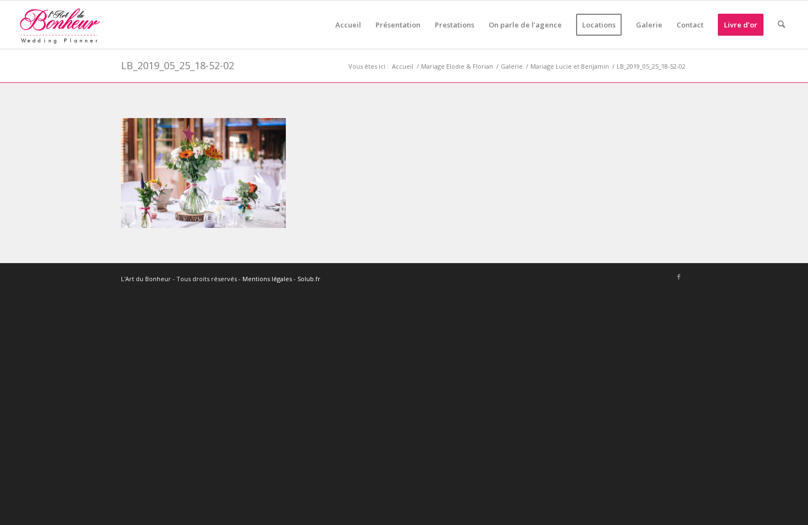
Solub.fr (308, 279)
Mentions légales (267, 279)
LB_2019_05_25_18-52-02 (177, 65)
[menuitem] (348, 25)
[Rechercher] (781, 25)
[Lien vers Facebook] (679, 277)
